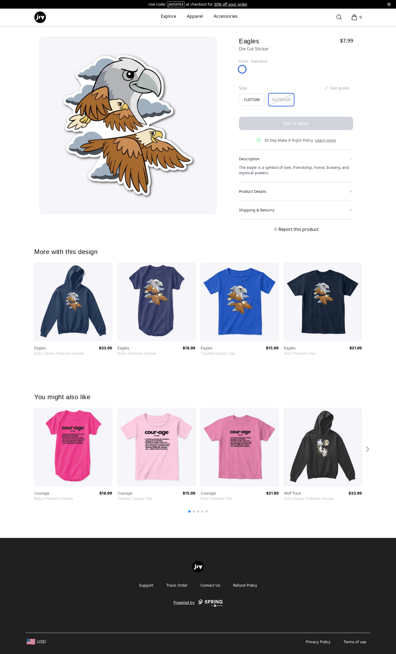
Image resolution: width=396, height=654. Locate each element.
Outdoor (281, 99)
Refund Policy (245, 585)
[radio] (251, 99)
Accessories (226, 16)
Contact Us (210, 585)
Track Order (176, 585)
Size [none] (243, 88)
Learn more (325, 140)
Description (249, 158)
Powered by (184, 602)
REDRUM (176, 4)
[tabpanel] (128, 125)
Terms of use (354, 641)
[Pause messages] (389, 4)
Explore (168, 16)
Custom (252, 99)
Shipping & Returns (257, 210)
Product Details (252, 191)
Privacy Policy (318, 641)
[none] (336, 88)
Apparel (195, 16)
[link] (73, 302)
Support (146, 585)
